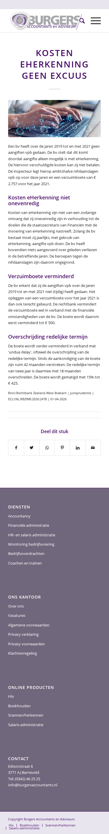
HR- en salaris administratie (31, 534)
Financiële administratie (28, 525)
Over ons (16, 606)
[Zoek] (79, 20)
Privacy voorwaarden (26, 644)
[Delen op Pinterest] (62, 447)
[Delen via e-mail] (93, 447)
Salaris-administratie (25, 724)
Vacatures (16, 615)
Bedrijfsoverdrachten (26, 553)
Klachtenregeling (22, 653)
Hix (11, 696)
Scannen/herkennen (25, 715)
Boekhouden (19, 705)
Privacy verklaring (23, 634)
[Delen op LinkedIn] (77, 447)
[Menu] (93, 20)
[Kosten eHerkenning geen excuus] (54, 118)
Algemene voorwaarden (28, 625)
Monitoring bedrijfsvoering (31, 544)
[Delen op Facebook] (16, 447)
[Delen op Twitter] (31, 447)
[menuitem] (79, 20)
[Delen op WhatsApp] (47, 447)
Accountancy (19, 516)
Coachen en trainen (25, 563)
